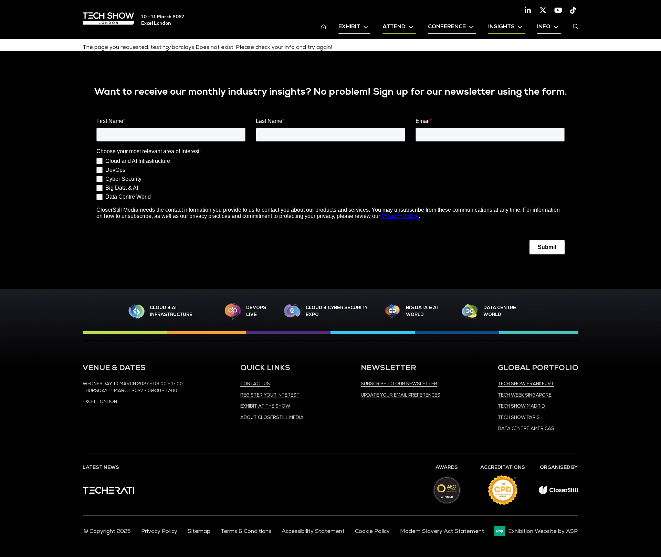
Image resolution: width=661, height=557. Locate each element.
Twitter (543, 10)
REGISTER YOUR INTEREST (270, 395)
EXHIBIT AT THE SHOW (265, 406)
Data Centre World (499, 311)
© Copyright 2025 (107, 531)
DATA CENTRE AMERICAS (526, 428)
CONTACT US (255, 384)
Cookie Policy (372, 531)
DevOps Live (256, 311)
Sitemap (199, 531)
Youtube (558, 10)
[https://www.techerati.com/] (108, 491)
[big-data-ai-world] (392, 311)
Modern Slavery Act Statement (442, 531)
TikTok (573, 10)
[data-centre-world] (470, 311)
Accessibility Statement (313, 531)
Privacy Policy (159, 531)
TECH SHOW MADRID (521, 406)
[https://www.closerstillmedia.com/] (558, 492)
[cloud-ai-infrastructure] (136, 311)
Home (323, 26)
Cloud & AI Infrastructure (171, 311)
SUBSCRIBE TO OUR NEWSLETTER (399, 384)
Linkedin (528, 10)
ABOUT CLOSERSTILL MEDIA (272, 417)
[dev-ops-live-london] (232, 311)
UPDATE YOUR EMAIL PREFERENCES (400, 395)
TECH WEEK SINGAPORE (525, 395)
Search (575, 26)
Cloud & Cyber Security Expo (336, 311)
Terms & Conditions (246, 531)
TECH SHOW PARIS (519, 417)
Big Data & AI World (422, 311)
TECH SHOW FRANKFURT (526, 384)
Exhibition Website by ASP (543, 531)
